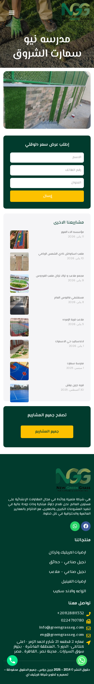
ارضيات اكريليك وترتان (67, 552)
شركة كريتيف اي (37, 674)
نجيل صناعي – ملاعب (67, 572)
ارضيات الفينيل (73, 581)
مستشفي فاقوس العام (69, 298)
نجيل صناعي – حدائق (67, 562)
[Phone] (12, 660)
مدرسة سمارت (75, 363)
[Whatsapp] (81, 660)
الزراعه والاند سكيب (69, 591)
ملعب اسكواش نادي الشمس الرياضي (61, 254)
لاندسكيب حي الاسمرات (69, 341)
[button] (11, 12)
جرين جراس (46, 670)
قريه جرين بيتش (75, 385)
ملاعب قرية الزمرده (73, 320)
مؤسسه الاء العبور (72, 232)
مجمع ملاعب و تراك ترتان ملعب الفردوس (60, 276)
